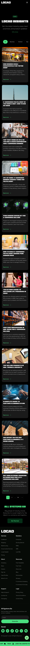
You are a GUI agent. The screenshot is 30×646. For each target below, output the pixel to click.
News (2, 566)
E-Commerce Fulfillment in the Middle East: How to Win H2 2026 (14, 103)
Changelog (4, 598)
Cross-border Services (7, 549)
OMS (17, 549)
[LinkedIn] (16, 631)
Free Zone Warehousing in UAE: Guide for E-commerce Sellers (14, 329)
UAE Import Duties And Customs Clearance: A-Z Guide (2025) (13, 439)
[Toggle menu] (27, 2)
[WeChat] (26, 631)
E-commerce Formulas (21, 584)
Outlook (20, 41)
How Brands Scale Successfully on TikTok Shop (13, 65)
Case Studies (4, 575)
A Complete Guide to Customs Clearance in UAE (14, 402)
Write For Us (4, 578)
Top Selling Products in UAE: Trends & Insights (13, 366)
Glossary (18, 578)
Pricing (3, 555)
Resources (18, 569)
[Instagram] (7, 631)
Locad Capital (4, 552)
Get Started (15, 521)
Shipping (3, 542)
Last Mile (18, 552)
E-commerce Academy (22, 581)
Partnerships (19, 575)
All (5, 41)
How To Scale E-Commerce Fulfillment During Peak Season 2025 (13, 253)
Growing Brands (20, 542)
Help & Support (5, 592)
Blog (17, 572)
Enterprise (18, 539)
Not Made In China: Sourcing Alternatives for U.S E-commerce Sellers (15, 477)
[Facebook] (3, 631)
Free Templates (20, 563)
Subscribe (15, 621)
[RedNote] (21, 631)
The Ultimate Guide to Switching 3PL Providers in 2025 (14, 291)
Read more (15, 80)
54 (18, 497)
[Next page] (22, 497)
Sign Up (3, 572)
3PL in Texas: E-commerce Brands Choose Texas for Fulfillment (13, 179)
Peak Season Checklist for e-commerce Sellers (14, 216)
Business (12, 41)
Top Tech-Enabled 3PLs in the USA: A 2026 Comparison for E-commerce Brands (14, 141)
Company (3, 563)
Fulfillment (4, 539)
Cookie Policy (19, 598)
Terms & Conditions (21, 595)
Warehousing (4, 545)
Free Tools (18, 566)
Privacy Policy (19, 592)
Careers (3, 569)
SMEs (17, 545)
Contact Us (4, 595)
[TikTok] (12, 631)
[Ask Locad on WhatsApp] (27, 638)
